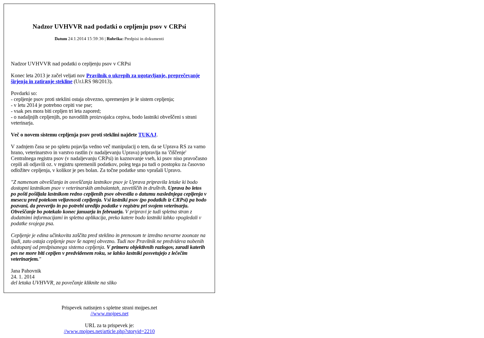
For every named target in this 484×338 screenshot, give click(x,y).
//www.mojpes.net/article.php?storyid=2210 (109, 331)
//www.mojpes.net (109, 313)
